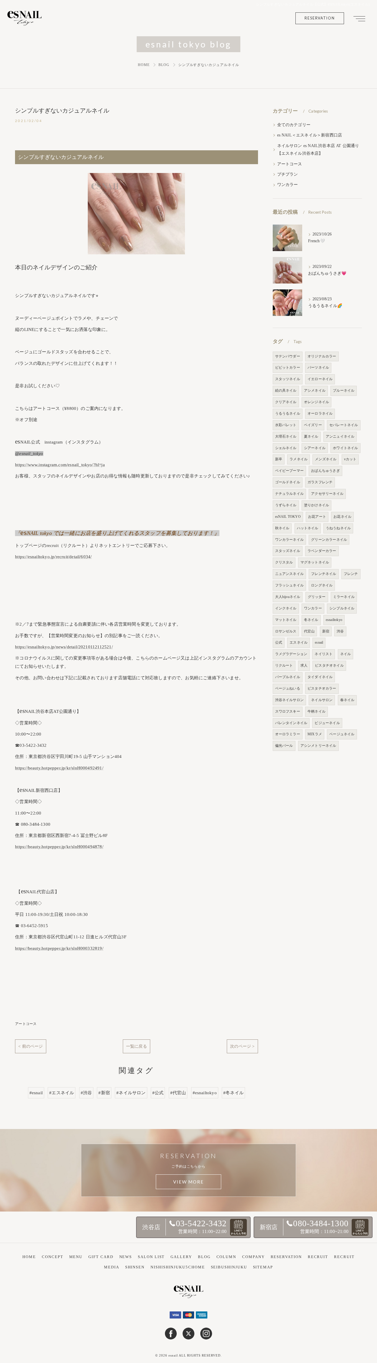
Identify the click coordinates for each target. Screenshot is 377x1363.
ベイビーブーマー (289, 470)
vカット (350, 459)
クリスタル (284, 562)
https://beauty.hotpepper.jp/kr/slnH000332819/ (59, 948)
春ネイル (347, 700)
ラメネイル (298, 459)
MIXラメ (314, 734)
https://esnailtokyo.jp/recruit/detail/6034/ (53, 556)
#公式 (158, 1092)
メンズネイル (325, 459)
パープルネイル (287, 677)
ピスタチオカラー (321, 688)
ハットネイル (307, 528)
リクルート (284, 665)
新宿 (325, 631)
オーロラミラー (287, 734)
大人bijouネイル (287, 597)
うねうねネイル (338, 528)
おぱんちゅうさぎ (325, 470)
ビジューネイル (327, 723)
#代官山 (178, 1092)
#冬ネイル (233, 1092)
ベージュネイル (341, 734)
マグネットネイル (314, 562)
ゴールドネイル (287, 482)
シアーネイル (314, 448)
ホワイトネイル (345, 448)
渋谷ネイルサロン (289, 700)
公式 (278, 642)
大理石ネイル (286, 436)
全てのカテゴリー (294, 125)
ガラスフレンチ (320, 482)
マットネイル (286, 620)
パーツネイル (318, 367)
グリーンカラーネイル (329, 539)
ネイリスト (324, 654)
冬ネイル (311, 620)
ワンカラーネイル (289, 539)
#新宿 (104, 1092)
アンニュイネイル (340, 436)
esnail (319, 642)
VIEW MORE (188, 1181)
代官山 (309, 631)
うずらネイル (286, 505)
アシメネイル (314, 390)
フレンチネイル (323, 574)
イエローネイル (320, 379)
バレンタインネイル (291, 723)
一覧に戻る (136, 1046)
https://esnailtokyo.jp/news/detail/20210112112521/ (64, 647)
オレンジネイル (316, 402)
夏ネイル (311, 436)
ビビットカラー (287, 367)
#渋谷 (86, 1092)
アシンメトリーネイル (318, 745)
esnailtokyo (334, 620)
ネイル (345, 654)
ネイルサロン (322, 700)
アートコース (26, 1024)
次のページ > (242, 1046)
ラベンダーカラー (321, 551)
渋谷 (340, 631)
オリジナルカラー (321, 356)
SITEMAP (263, 1267)
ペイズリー (313, 425)
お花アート (317, 516)
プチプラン (287, 174)
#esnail (36, 1092)
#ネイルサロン (130, 1092)
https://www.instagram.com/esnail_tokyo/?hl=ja (60, 464)
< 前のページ (30, 1046)
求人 (303, 665)
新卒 (278, 459)
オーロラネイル (320, 413)
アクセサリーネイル (327, 493)
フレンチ (351, 574)
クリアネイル (286, 402)
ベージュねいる (287, 688)
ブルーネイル (343, 390)
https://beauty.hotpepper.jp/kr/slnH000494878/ (59, 846)
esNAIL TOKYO (288, 516)
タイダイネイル (320, 677)
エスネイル (298, 642)
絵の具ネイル (286, 390)
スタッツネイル (287, 379)
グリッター (317, 597)
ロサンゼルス (286, 631)
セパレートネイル (343, 425)
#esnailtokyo (205, 1092)
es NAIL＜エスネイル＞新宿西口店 (309, 135)
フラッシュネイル (289, 585)
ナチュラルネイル (289, 493)
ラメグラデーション (291, 654)
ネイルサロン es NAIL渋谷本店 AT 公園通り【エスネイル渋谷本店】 (318, 150)
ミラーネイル (344, 597)
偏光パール (284, 745)
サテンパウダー (287, 356)
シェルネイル (286, 448)
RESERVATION (320, 18)
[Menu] (359, 18)
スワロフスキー (287, 711)
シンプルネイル (341, 608)
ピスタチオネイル (329, 665)
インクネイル (286, 608)
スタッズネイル (287, 551)
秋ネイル (282, 528)
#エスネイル (61, 1092)
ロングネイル (322, 585)
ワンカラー (287, 184)
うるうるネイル (287, 413)
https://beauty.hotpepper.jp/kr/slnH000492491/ (59, 768)
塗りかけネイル (316, 505)
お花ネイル (342, 516)
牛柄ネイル (316, 711)
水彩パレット (286, 425)
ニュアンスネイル (289, 574)
